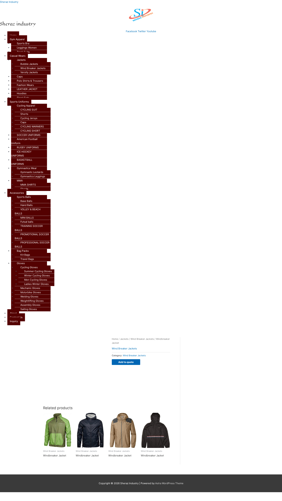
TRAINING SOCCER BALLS (29, 228)
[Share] (33, 495)
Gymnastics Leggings (32, 176)
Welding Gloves (29, 296)
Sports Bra (23, 43)
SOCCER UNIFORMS (28, 135)
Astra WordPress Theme (169, 483)
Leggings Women (27, 47)
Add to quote (126, 362)
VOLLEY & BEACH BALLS (27, 211)
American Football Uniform (24, 141)
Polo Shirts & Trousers (30, 80)
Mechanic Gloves (30, 288)
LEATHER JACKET (27, 89)
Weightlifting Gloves (32, 300)
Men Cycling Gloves (35, 279)
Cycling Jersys (28, 118)
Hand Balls (26, 205)
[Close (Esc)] (47, 495)
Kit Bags (25, 254)
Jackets (124, 339)
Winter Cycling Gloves (37, 275)
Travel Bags (27, 259)
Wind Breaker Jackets (33, 68)
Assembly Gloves (30, 304)
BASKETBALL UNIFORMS (21, 161)
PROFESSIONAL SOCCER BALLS (32, 244)
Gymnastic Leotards (31, 172)
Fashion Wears (25, 85)
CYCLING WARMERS (32, 126)
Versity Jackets (29, 72)
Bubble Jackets (29, 64)
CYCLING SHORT (30, 130)
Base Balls (26, 201)
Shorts (24, 113)
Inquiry (14, 321)
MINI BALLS (27, 217)
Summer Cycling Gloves (38, 271)
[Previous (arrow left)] (6, 499)
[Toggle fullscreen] (20, 495)
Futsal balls (26, 221)
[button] (144, 39)
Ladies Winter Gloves (36, 284)
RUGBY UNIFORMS (28, 147)
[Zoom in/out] (6, 495)
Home (115, 339)
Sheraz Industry (9, 1)
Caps (20, 76)
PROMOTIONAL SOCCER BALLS (32, 236)
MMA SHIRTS (28, 184)
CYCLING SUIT (28, 109)
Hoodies (21, 93)
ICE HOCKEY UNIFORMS (21, 153)
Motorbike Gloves (30, 292)
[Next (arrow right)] (20, 499)
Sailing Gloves (28, 309)
